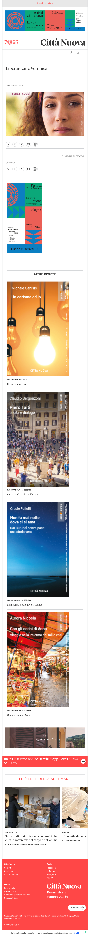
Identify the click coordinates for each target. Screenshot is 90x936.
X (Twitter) (51, 871)
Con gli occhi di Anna (19, 715)
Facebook (51, 868)
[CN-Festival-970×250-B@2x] (45, 20)
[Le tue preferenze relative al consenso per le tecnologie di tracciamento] (86, 932)
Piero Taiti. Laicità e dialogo (22, 494)
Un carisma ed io (16, 384)
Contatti (7, 868)
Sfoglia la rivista (45, 3)
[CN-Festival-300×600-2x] (24, 218)
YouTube (50, 878)
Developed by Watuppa (12, 918)
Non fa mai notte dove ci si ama (24, 605)
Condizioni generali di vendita (17, 894)
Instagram (51, 874)
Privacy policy (10, 888)
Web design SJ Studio (71, 916)
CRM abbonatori (11, 874)
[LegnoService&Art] (45, 737)
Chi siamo (8, 871)
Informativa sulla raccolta (22, 933)
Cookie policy (10, 891)
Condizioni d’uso (11, 898)
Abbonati (74, 907)
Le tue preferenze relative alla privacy (55, 933)
